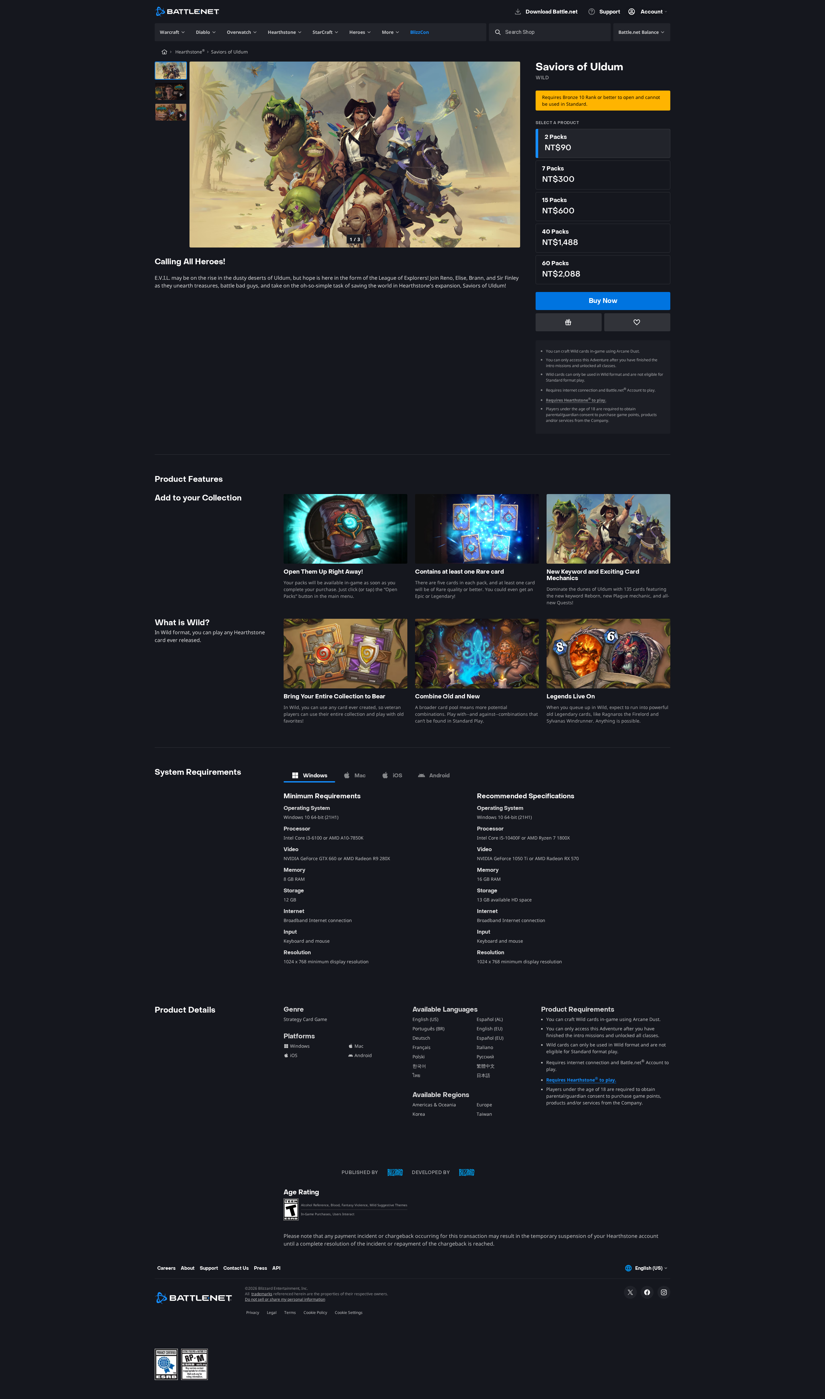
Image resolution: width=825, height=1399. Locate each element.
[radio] (603, 143)
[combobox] (555, 32)
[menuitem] (173, 32)
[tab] (309, 775)
